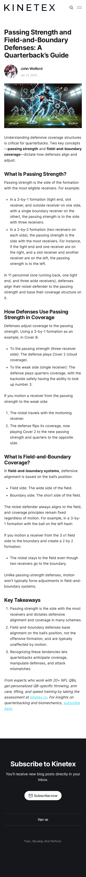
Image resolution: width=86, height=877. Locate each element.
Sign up (43, 819)
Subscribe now (45, 796)
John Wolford (31, 69)
